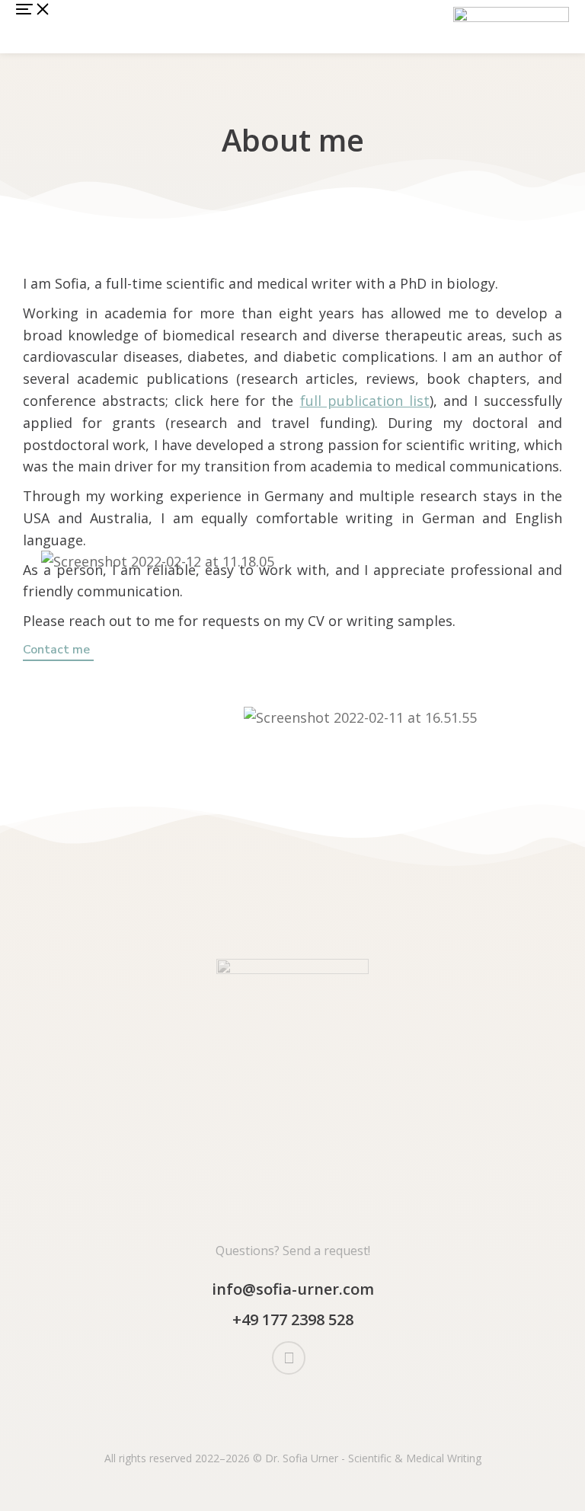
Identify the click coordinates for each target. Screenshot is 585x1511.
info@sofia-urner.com (293, 1289)
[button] (33, 26)
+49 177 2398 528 (292, 1319)
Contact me (56, 651)
